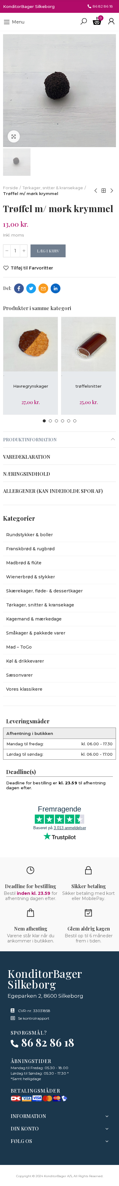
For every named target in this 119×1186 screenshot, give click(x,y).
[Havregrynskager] (30, 344)
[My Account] (111, 21)
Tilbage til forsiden (104, 191)
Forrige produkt (96, 191)
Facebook (19, 288)
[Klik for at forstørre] (14, 136)
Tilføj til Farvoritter (32, 268)
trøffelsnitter (88, 386)
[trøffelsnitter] (88, 344)
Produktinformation (29, 440)
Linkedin (55, 288)
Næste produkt (111, 191)
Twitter (31, 288)
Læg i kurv (48, 250)
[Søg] (84, 21)
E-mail (43, 288)
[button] (100, 6)
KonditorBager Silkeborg (29, 6)
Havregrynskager (30, 386)
